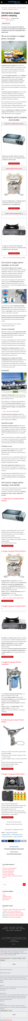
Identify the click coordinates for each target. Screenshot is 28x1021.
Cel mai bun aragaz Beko (7, 873)
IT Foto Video (12, 929)
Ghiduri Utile (22, 929)
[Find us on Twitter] (14, 944)
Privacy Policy (19, 939)
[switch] (4, 985)
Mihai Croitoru (6, 18)
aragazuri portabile (6, 834)
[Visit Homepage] (14, 2)
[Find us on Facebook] (12, 944)
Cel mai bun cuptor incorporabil (17, 914)
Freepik (17, 941)
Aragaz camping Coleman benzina (14, 168)
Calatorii (4, 895)
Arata (8, 23)
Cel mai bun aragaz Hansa (8, 871)
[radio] (9, 827)
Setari (24, 958)
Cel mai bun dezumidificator (15, 917)
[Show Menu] (1, 2)
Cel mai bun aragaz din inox (15, 911)
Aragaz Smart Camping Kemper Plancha (14, 123)
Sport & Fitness (5, 900)
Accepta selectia (4, 1010)
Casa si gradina (12, 927)
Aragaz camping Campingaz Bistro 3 (14, 213)
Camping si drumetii (21, 7)
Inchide (14, 964)
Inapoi (10, 1010)
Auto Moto (6, 927)
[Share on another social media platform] (24, 841)
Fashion (17, 929)
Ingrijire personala (18, 930)
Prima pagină (4, 7)
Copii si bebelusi (19, 927)
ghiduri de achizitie (18, 836)
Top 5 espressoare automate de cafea (15, 913)
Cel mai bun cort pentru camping (9, 868)
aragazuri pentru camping (11, 832)
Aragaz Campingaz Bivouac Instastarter (11, 663)
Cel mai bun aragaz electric (8, 874)
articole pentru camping (7, 836)
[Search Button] (26, 2)
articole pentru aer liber (17, 834)
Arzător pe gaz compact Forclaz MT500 (12, 721)
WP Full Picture (8, 970)
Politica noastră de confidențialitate (12, 953)
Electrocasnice (5, 929)
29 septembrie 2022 (15, 18)
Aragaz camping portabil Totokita (13, 774)
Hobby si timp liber (12, 7)
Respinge (3, 960)
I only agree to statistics (16, 958)
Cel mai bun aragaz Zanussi (8, 870)
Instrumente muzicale (7, 898)
